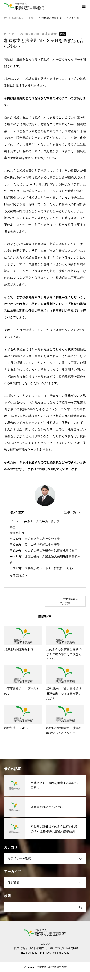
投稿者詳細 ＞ (19, 575)
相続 (62, 34)
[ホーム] (5, 18)
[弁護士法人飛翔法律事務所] (40, 6)
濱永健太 (51, 34)
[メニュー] (83, 6)
